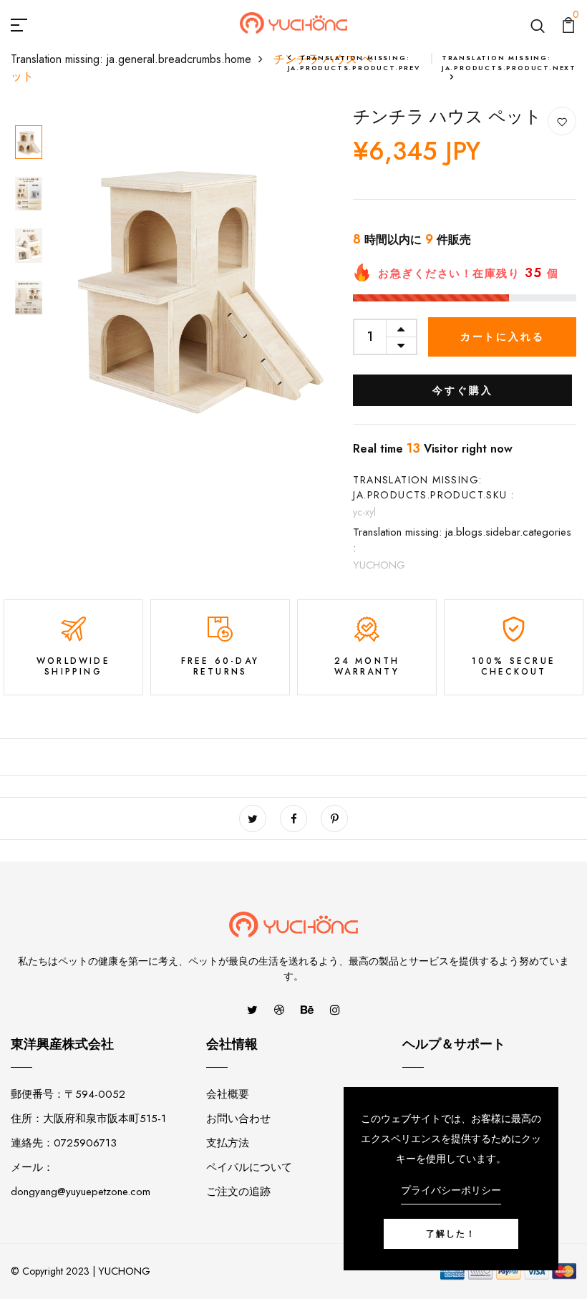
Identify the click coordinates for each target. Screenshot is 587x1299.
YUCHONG (379, 565)
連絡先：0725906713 (64, 1143)
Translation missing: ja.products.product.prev (354, 62)
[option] (29, 143)
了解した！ (451, 1233)
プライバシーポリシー (451, 1190)
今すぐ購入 (462, 390)
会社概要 (227, 1094)
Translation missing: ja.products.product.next (509, 62)
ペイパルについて (249, 1167)
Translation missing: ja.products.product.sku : (433, 487)
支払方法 (227, 1143)
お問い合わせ (238, 1118)
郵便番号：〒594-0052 (68, 1094)
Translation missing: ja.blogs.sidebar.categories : (462, 540)
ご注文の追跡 (238, 1191)
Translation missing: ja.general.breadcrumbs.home (131, 59)
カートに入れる (502, 336)
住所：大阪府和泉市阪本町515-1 (88, 1118)
